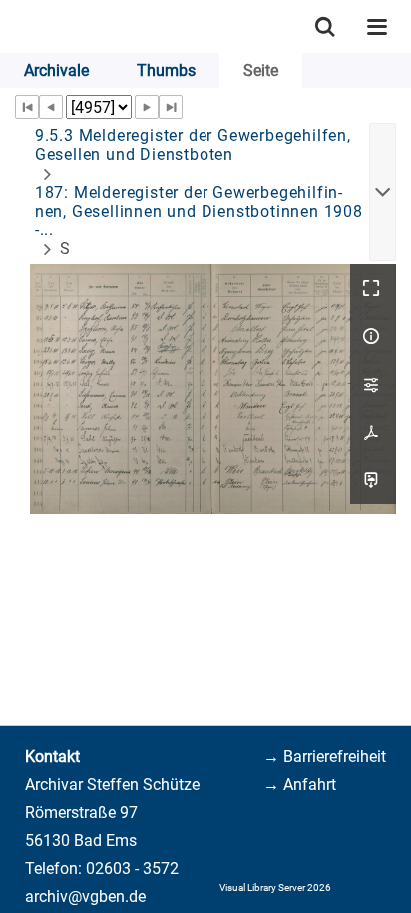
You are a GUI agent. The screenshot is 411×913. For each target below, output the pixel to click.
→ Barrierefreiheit (324, 756)
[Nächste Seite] (147, 107)
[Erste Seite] (27, 107)
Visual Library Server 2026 (275, 887)
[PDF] (373, 432)
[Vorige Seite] (51, 107)
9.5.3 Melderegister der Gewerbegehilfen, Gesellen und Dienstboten (193, 145)
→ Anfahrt (299, 784)
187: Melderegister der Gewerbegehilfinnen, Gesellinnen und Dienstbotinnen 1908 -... (199, 211)
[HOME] (10, 26)
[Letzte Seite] (171, 107)
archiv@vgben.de (85, 896)
